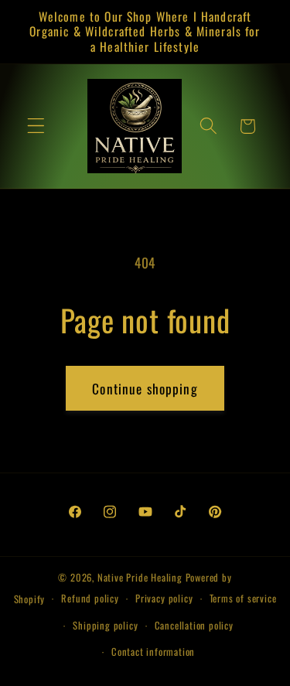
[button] (36, 126)
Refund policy (89, 598)
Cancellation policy (194, 625)
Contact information (153, 651)
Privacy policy (164, 598)
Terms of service (243, 598)
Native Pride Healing (140, 577)
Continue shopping (145, 388)
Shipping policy (105, 625)
